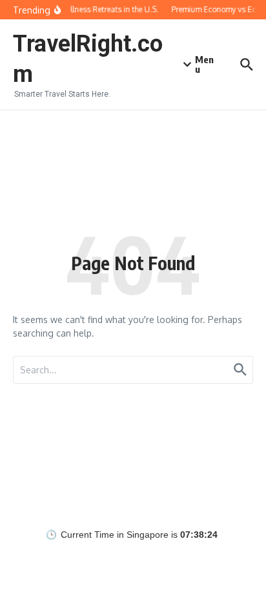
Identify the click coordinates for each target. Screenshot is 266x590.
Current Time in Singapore (115, 535)
